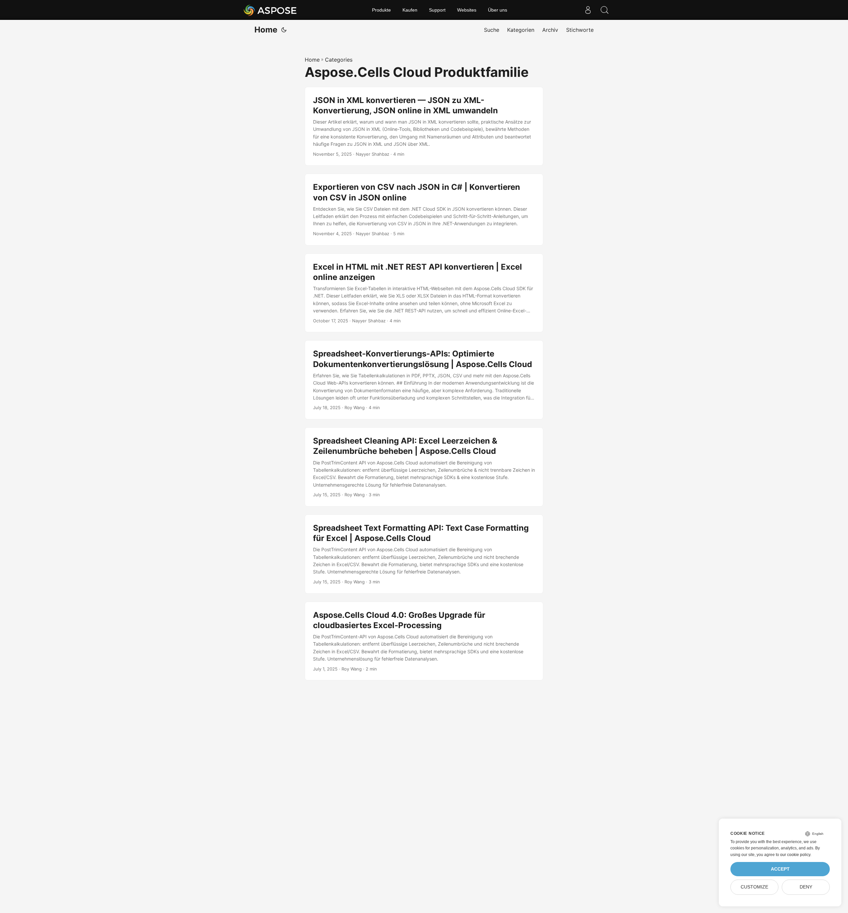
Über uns (497, 10)
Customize (754, 887)
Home (265, 29)
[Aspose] (270, 10)
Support (437, 10)
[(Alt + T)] (284, 30)
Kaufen (409, 10)
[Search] (604, 10)
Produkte (381, 10)
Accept (780, 869)
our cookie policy (795, 854)
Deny (806, 887)
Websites (466, 10)
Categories (338, 59)
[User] (588, 10)
